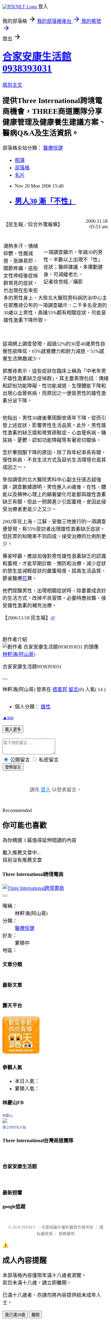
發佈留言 (13, 767)
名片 (20, 175)
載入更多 (13, 729)
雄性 (46, 706)
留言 (73, 689)
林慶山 (7, 1116)
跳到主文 (12, 85)
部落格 (22, 167)
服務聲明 (67, 1233)
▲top (8, 717)
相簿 (20, 160)
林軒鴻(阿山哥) (18, 654)
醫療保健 (53, 148)
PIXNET (28, 1227)
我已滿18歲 (15, 1314)
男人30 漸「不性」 (45, 201)
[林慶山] (4, 1121)
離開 (35, 1314)
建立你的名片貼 (14, 1127)
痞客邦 (59, 689)
